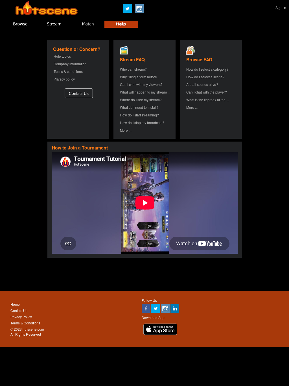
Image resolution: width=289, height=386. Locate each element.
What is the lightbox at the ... (207, 99)
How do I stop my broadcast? (142, 122)
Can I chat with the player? (206, 92)
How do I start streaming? (139, 114)
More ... (125, 130)
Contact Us (18, 310)
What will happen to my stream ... (145, 92)
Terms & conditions (68, 71)
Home (15, 304)
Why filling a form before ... (140, 76)
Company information (70, 63)
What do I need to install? (139, 107)
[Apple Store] (160, 333)
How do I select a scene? (205, 76)
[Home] (47, 13)
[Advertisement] (144, 274)
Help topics (62, 56)
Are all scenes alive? (202, 84)
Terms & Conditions (25, 322)
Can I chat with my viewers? (141, 84)
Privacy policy (64, 79)
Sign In (280, 7)
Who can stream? (133, 69)
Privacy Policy (21, 316)
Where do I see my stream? (141, 99)
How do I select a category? (207, 69)
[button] (79, 93)
